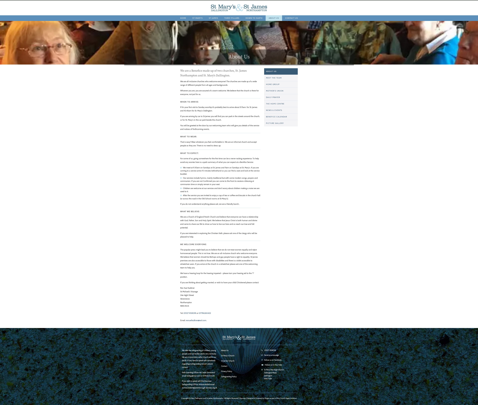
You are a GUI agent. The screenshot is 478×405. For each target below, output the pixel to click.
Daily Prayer (273, 97)
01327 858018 (190, 313)
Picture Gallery (275, 123)
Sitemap (242, 398)
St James (213, 18)
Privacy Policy (226, 371)
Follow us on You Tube (273, 365)
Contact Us (291, 18)
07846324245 (209, 376)
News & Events (274, 110)
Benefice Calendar (276, 117)
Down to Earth (254, 18)
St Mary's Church (227, 356)
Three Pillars (231, 18)
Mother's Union (275, 91)
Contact (224, 366)
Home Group (273, 84)
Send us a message (271, 355)
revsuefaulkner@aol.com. (196, 320)
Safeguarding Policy (229, 376)
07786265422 (205, 313)
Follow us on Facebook (273, 360)
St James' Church (227, 361)
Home (183, 18)
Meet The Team (274, 78)
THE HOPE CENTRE (275, 104)
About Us (274, 18)
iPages (267, 398)
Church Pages (285, 398)
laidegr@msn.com (194, 376)
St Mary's (197, 18)
